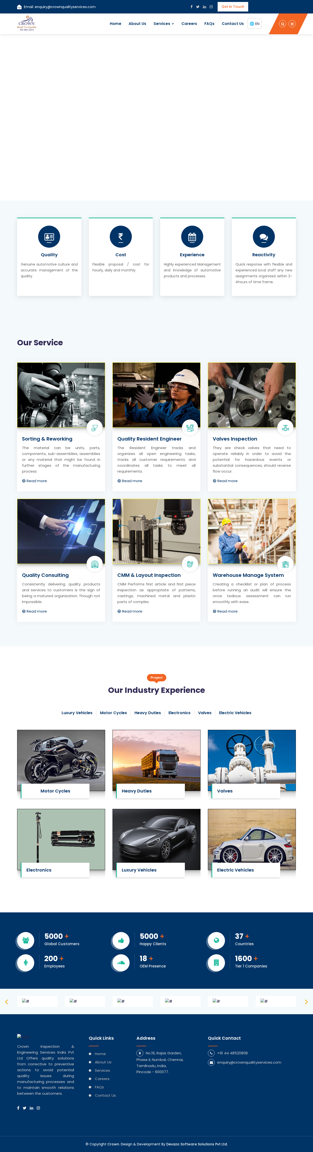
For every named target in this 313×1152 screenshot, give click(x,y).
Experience (192, 255)
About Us (137, 23)
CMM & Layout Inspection (149, 575)
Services (162, 23)
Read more (37, 480)
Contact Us (233, 23)
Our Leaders (36, 153)
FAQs (209, 23)
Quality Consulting (45, 575)
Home (115, 23)
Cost (120, 255)
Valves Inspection (235, 438)
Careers (189, 23)
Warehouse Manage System (248, 575)
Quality (49, 255)
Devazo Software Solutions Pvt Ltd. (197, 1144)
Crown (113, 1144)
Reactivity (263, 255)
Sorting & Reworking (47, 438)
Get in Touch (233, 6)
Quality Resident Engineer (149, 438)
